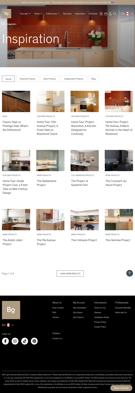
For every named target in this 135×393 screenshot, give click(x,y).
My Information (79, 307)
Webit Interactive (44, 375)
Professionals (121, 302)
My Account (79, 302)
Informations (100, 302)
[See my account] (101, 13)
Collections (51, 13)
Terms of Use (100, 307)
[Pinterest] (34, 341)
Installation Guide (101, 317)
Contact (56, 333)
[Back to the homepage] (6, 13)
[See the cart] (105, 13)
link (112, 2)
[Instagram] (15, 341)
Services (67, 13)
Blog (93, 79)
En (123, 13)
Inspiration (80, 13)
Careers (55, 317)
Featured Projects (27, 79)
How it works (58, 307)
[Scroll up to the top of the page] (129, 273)
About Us (56, 302)
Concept (24, 13)
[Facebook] (5, 341)
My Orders (77, 312)
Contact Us (57, 338)
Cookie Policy (100, 327)
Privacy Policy (100, 322)
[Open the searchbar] (114, 13)
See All (8, 79)
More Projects (50, 79)
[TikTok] (24, 341)
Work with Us (121, 312)
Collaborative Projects (73, 79)
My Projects (78, 317)
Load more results (70, 273)
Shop (37, 13)
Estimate (93, 13)
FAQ (54, 312)
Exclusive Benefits (123, 307)
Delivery (97, 312)
